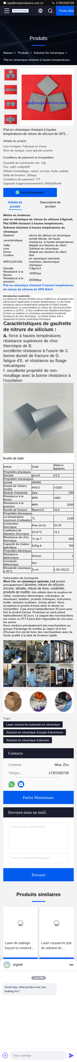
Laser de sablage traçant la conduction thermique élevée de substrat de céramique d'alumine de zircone (20, 946)
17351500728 (64, 3)
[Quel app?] (11, 784)
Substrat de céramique (49, 52)
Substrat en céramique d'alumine (27, 740)
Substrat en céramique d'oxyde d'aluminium (34, 732)
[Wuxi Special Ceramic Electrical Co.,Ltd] (20, 11)
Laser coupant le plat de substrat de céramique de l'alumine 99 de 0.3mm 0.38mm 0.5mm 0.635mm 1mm (56, 946)
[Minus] (71, 964)
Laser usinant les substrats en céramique (33, 724)
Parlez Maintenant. (66, 10)
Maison (8, 52)
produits (23, 52)
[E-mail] (21, 784)
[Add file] (5, 1055)
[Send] (71, 1055)
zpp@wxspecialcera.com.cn (25, 3)
